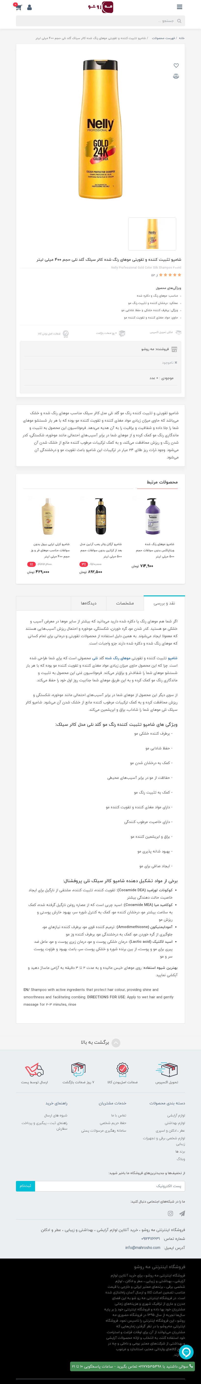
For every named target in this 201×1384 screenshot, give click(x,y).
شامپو (172, 658)
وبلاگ (181, 1159)
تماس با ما (118, 1115)
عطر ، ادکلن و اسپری (170, 1130)
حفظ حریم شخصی (113, 1123)
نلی (95, 658)
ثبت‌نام (25, 1186)
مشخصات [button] (125, 603)
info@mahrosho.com (142, 1248)
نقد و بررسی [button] (164, 603)
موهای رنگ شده (117, 658)
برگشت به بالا (95, 1042)
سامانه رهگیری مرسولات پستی (103, 1130)
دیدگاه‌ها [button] (88, 603)
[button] (21, 7)
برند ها (180, 1151)
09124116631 (150, 1239)
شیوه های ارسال (55, 1115)
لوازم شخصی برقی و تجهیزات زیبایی (164, 1141)
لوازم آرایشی (176, 1115)
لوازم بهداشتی (175, 1123)
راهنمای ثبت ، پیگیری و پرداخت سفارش (44, 1126)
